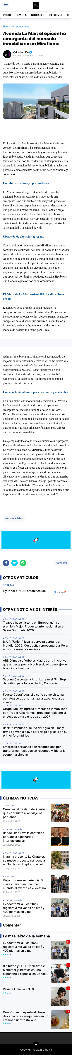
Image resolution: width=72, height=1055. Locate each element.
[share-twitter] (14, 563)
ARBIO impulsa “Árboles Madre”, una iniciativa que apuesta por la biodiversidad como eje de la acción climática (35, 664)
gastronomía (14, 829)
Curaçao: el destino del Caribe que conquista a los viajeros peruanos (24, 813)
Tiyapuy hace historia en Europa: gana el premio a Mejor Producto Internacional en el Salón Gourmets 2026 (33, 626)
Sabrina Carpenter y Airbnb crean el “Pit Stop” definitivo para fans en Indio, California (35, 681)
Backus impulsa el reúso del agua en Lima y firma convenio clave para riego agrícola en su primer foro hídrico (35, 731)
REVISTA (21, 14)
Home (6, 26)
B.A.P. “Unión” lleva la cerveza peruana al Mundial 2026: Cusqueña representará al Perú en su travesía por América (35, 645)
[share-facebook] (6, 563)
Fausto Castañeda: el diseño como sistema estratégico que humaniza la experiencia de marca (33, 698)
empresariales (14, 518)
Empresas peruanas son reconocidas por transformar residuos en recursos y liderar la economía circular (34, 750)
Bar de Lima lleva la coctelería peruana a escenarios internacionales (23, 836)
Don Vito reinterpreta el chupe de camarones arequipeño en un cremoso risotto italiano (25, 1016)
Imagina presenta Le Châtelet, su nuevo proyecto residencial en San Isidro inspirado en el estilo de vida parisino (24, 860)
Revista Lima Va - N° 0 (18, 989)
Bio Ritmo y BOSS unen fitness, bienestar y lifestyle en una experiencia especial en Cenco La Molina (25, 970)
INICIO (7, 14)
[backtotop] (36, 1045)
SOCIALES (37, 14)
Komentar (61, 562)
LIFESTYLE (56, 14)
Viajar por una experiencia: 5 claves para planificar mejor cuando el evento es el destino (24, 884)
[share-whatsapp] (23, 563)
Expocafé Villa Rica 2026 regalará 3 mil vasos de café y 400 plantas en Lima (23, 908)
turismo (10, 805)
